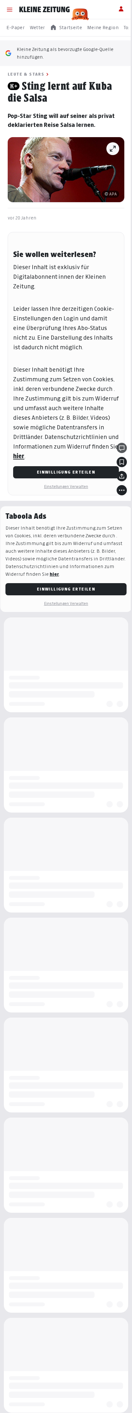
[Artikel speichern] (122, 462)
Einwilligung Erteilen (66, 472)
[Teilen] (122, 476)
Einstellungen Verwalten (66, 486)
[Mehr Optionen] (122, 490)
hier (18, 456)
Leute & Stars (26, 74)
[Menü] (9, 9)
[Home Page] (44, 9)
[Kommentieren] (122, 448)
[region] (66, 27)
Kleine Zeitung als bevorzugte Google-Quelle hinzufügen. (65, 53)
